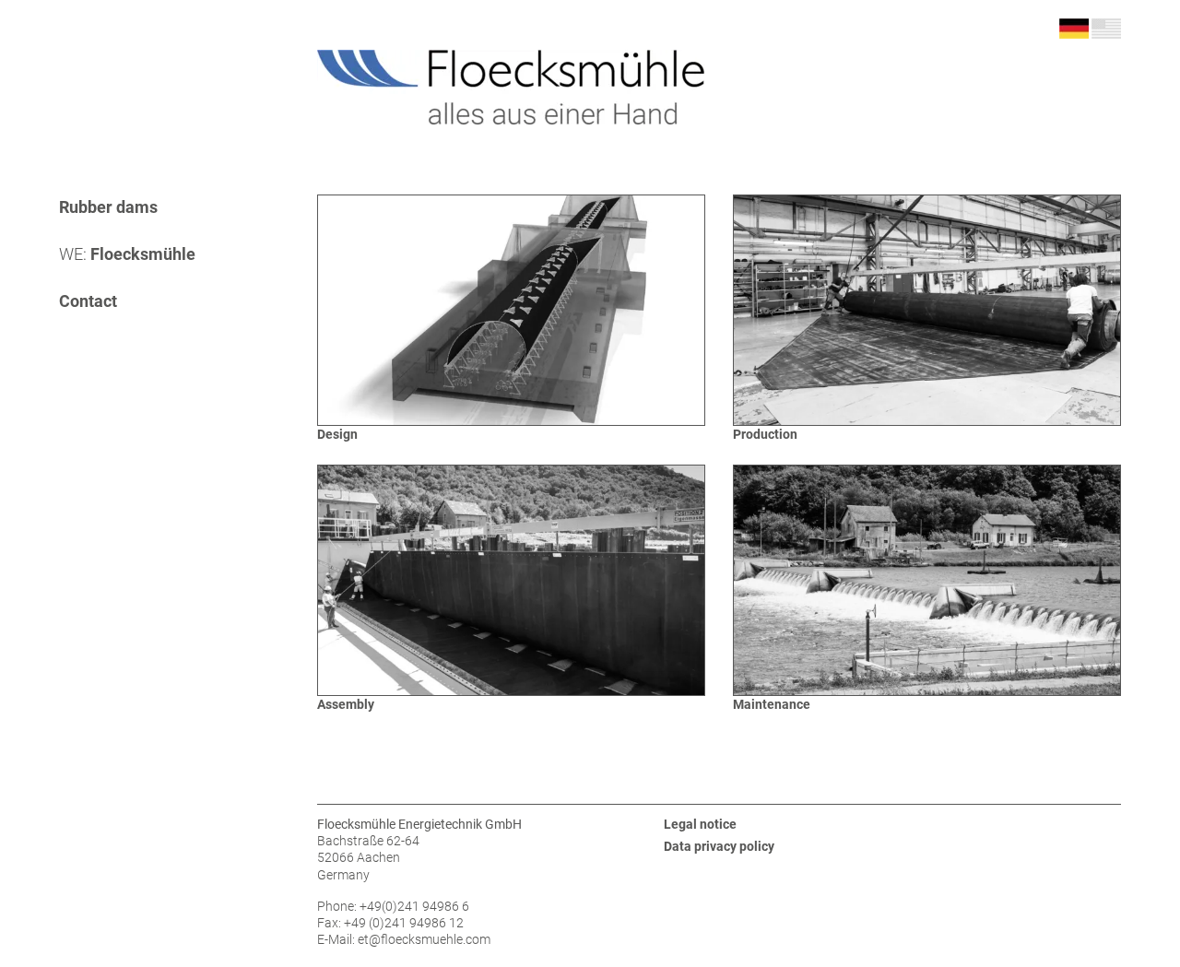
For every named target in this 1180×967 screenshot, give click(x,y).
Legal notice (700, 824)
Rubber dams (108, 207)
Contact (88, 301)
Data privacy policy (719, 846)
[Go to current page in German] (1074, 27)
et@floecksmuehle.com (424, 939)
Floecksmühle (127, 254)
